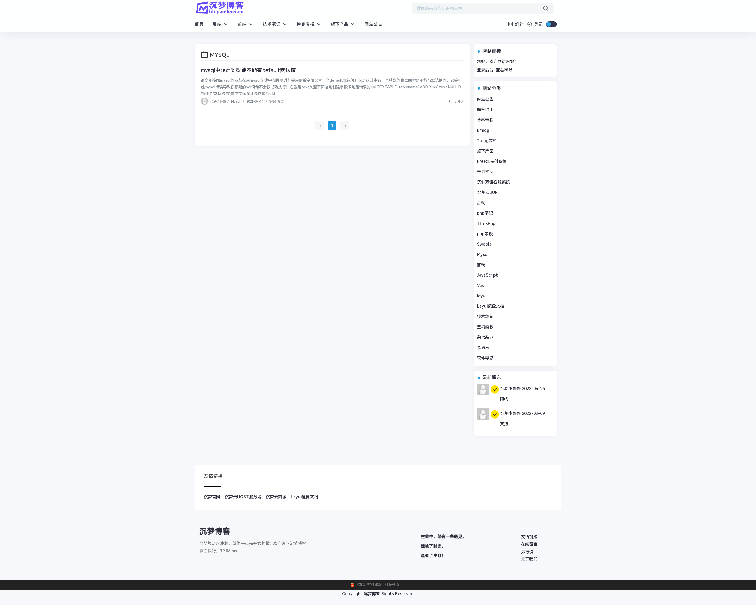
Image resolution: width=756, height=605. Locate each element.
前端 (243, 24)
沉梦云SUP (487, 192)
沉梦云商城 (276, 496)
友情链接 (529, 536)
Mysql (235, 101)
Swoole (484, 244)
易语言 (483, 347)
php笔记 (485, 213)
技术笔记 (272, 24)
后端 (218, 24)
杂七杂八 (485, 337)
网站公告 (373, 24)
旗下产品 (340, 24)
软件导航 (485, 358)
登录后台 (485, 69)
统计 (519, 24)
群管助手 (485, 109)
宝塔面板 (485, 327)
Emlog (483, 130)
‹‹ (319, 125)
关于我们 (529, 559)
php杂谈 (485, 233)
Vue (480, 285)
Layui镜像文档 (490, 306)
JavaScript (487, 275)
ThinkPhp (486, 223)
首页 (199, 24)
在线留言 (529, 544)
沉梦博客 (372, 593)
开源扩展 (485, 171)
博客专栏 (306, 24)
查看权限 (504, 69)
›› (344, 125)
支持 (504, 423)
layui (481, 295)
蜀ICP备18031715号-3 (378, 584)
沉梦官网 (212, 496)
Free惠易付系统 (491, 161)
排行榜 (527, 551)
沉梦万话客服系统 (493, 182)
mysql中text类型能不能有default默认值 (248, 70)
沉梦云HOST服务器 (243, 496)
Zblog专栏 (487, 140)
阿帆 (504, 399)
